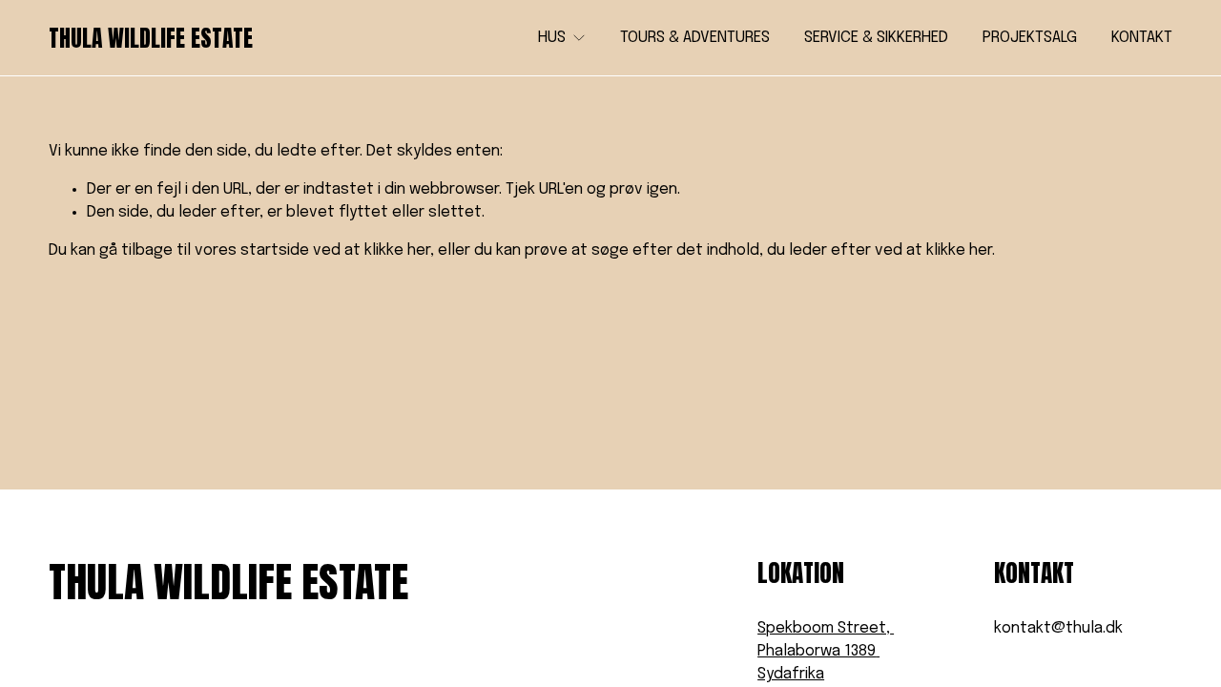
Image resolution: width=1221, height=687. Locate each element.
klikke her (397, 250)
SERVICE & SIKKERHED (876, 38)
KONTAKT (1141, 38)
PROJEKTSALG (1030, 38)
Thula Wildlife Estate (151, 38)
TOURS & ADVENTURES (695, 38)
